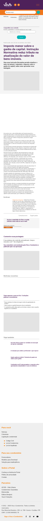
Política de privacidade (9, 474)
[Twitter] (33, 516)
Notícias (6, 17)
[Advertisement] (21, 390)
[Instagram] (18, 5)
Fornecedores (6, 457)
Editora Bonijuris (7, 494)
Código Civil (10, 441)
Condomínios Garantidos (10, 490)
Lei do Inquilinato (11, 445)
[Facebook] (15, 5)
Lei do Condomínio (12, 443)
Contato (4, 477)
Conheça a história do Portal (11, 472)
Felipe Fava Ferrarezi (17, 200)
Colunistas (13, 17)
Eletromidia (5, 492)
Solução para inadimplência (11, 462)
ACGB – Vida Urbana (9, 487)
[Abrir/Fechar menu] (37, 5)
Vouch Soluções (7, 497)
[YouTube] (37, 516)
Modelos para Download (9, 460)
